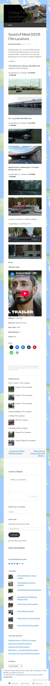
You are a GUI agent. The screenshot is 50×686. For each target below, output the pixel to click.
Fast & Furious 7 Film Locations (19, 383)
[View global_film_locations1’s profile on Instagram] (12, 564)
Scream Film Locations (23, 432)
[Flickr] (22, 564)
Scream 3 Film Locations (23, 403)
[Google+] (20, 564)
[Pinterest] (14, 564)
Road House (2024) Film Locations (20, 644)
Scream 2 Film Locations (23, 395)
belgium (28, 366)
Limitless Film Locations (16, 416)
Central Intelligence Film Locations (20, 411)
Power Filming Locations (25, 611)
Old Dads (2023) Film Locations (18, 647)
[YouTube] (17, 564)
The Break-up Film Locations (18, 428)
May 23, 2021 (26, 44)
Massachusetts (20, 368)
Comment (33, 497)
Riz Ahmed (34, 368)
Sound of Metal (13, 370)
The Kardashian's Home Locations (29, 590)
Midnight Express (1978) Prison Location (22, 640)
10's (20, 366)
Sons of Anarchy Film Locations (28, 625)
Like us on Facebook (16, 547)
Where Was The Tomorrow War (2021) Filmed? (37, 453)
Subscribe (12, 519)
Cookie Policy (7, 677)
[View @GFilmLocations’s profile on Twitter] (9, 564)
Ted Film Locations (21, 420)
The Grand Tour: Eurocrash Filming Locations (24, 653)
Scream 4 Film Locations (23, 387)
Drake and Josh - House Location (28, 618)
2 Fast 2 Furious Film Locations (27, 604)
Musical (27, 368)
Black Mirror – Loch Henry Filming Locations (23, 650)
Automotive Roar (14, 44)
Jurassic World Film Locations (25, 440)
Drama (34, 366)
